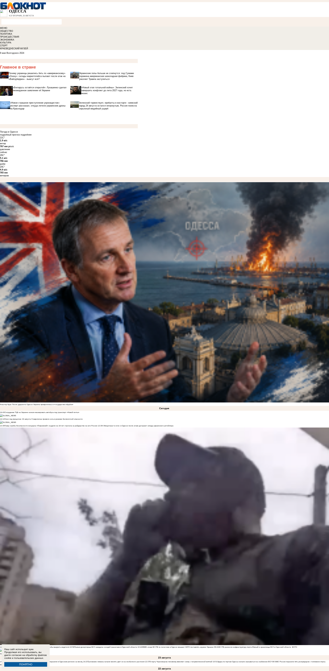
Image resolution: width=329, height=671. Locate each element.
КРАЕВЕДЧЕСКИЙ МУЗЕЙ (14, 48)
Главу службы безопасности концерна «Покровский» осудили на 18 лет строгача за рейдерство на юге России (51, 426)
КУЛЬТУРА (5, 42)
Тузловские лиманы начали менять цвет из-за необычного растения (116, 662)
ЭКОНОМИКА (7, 39)
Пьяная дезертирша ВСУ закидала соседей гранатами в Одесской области (105, 647)
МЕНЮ (3, 28)
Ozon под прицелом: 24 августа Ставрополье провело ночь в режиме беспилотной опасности (44, 419)
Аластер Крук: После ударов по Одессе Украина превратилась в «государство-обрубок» (36, 404)
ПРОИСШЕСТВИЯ (9, 37)
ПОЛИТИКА (6, 34)
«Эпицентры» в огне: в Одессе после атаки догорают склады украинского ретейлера (137, 426)
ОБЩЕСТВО (6, 31)
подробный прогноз (10, 134)
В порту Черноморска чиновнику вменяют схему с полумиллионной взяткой (181, 662)
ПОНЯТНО (25, 664)
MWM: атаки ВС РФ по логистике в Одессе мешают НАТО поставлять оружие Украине (178, 647)
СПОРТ (4, 45)
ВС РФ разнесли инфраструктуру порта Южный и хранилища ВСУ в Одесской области (255, 647)
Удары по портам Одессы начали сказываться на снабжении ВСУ (244, 662)
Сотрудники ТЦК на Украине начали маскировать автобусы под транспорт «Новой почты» (42, 412)
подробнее (26, 134)
